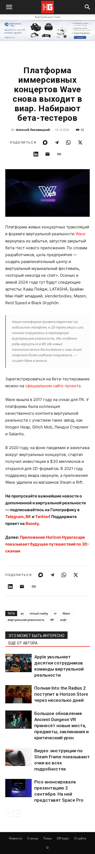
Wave (80, 233)
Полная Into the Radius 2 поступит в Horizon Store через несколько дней (61, 694)
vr (55, 613)
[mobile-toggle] (9, 7)
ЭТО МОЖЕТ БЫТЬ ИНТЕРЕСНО (36, 636)
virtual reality (39, 613)
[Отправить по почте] (47, 154)
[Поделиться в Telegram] (57, 142)
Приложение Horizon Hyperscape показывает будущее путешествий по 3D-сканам (47, 544)
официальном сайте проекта (52, 385)
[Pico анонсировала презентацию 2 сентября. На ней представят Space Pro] (18, 788)
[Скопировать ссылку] (59, 154)
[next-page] (17, 813)
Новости (15, 838)
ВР (52, 620)
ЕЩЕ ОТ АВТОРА (22, 643)
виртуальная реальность (26, 620)
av (22, 613)
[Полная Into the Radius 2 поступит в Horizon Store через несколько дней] (18, 694)
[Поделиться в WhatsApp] (68, 142)
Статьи (32, 838)
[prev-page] (8, 813)
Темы (47, 838)
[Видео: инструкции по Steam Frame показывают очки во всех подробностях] (18, 757)
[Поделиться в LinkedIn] (36, 154)
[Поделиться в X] (80, 142)
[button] (87, 7)
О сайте (80, 838)
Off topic (63, 838)
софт (63, 620)
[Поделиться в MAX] (45, 142)
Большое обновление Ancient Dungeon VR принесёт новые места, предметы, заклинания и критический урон (61, 725)
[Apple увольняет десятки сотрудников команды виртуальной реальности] (18, 663)
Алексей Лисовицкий (33, 130)
